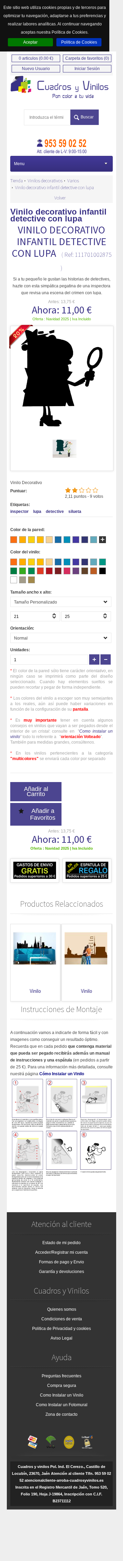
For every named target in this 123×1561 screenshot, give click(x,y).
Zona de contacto (61, 1414)
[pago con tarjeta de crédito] (33, 1440)
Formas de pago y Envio (61, 1262)
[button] (55, 618)
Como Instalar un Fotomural (61, 1404)
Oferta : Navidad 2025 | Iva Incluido (61, 319)
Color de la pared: (27, 529)
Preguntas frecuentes (61, 1376)
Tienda (16, 180)
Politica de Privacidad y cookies (61, 1328)
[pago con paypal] (69, 1440)
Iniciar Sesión (87, 68)
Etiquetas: (20, 504)
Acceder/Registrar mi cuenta (61, 1252)
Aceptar (30, 42)
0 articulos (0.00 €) (36, 58)
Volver (60, 198)
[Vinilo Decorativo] (61, 88)
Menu (19, 163)
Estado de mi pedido (61, 1242)
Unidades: (20, 649)
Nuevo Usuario (36, 68)
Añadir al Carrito (36, 791)
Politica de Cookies (79, 42)
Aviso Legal (61, 1338)
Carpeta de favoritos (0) (87, 58)
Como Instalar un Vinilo (61, 1395)
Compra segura (61, 1385)
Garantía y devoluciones (61, 1271)
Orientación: (22, 628)
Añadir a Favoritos (42, 814)
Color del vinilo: (25, 552)
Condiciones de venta (61, 1319)
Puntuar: (18, 491)
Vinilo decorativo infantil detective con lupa (54, 187)
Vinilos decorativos (45, 180)
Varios (73, 180)
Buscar (87, 117)
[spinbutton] (35, 616)
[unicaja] (51, 1440)
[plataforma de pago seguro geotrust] (87, 1440)
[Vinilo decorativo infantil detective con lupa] (65, 459)
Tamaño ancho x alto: (31, 592)
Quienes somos (61, 1309)
